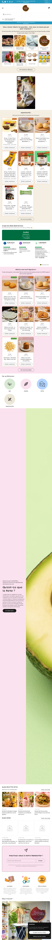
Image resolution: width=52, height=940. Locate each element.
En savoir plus (10, 257)
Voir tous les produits (26, 219)
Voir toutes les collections (26, 69)
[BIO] (9, 384)
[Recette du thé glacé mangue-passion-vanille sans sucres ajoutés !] (9, 799)
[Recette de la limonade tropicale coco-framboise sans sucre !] (26, 799)
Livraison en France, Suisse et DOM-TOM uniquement (26, 2)
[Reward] (3, 936)
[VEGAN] (26, 384)
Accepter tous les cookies (39, 932)
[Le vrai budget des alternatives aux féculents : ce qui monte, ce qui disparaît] (9, 828)
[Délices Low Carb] (25, 8)
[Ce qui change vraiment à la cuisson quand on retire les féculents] (42, 828)
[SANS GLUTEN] (9, 399)
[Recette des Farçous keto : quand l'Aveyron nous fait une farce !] (42, 799)
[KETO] (42, 384)
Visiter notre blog (45, 789)
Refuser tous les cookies (39, 936)
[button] (48, 8)
